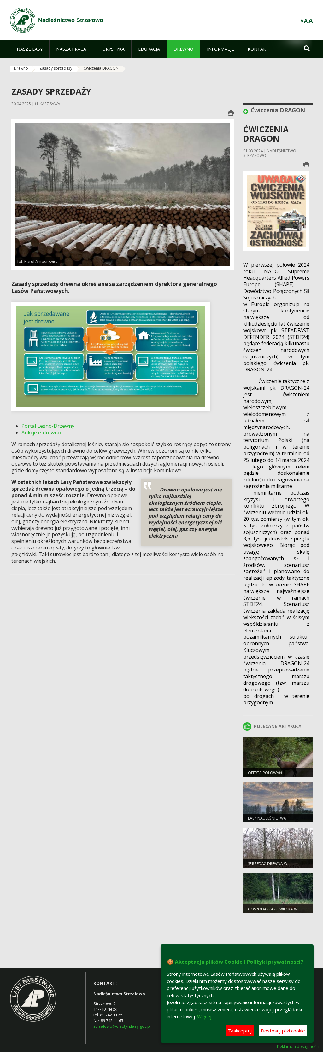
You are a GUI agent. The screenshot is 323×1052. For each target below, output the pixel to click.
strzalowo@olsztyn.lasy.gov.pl (122, 1026)
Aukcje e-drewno (41, 432)
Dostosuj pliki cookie (283, 1030)
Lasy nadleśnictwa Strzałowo (267, 821)
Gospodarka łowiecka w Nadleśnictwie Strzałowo (274, 911)
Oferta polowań (265, 773)
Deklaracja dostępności (298, 1046)
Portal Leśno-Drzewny (47, 425)
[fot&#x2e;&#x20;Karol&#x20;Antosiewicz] (122, 194)
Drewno (21, 68)
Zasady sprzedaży (55, 68)
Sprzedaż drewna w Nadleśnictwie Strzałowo (274, 866)
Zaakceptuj (240, 1030)
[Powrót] (247, 111)
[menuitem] (29, 49)
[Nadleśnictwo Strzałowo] (22, 20)
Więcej (204, 1016)
